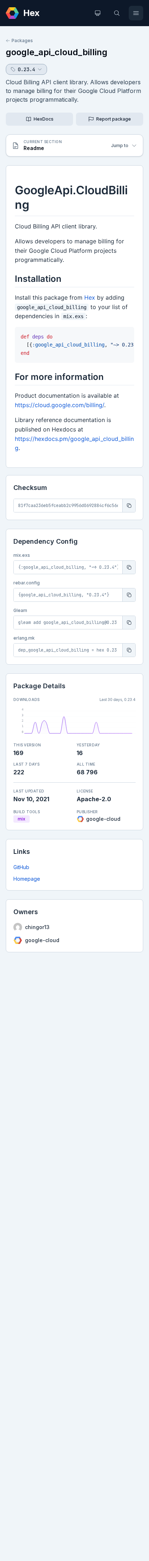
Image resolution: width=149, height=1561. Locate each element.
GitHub (21, 867)
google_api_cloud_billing (56, 52)
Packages (22, 40)
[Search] (117, 13)
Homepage (26, 879)
